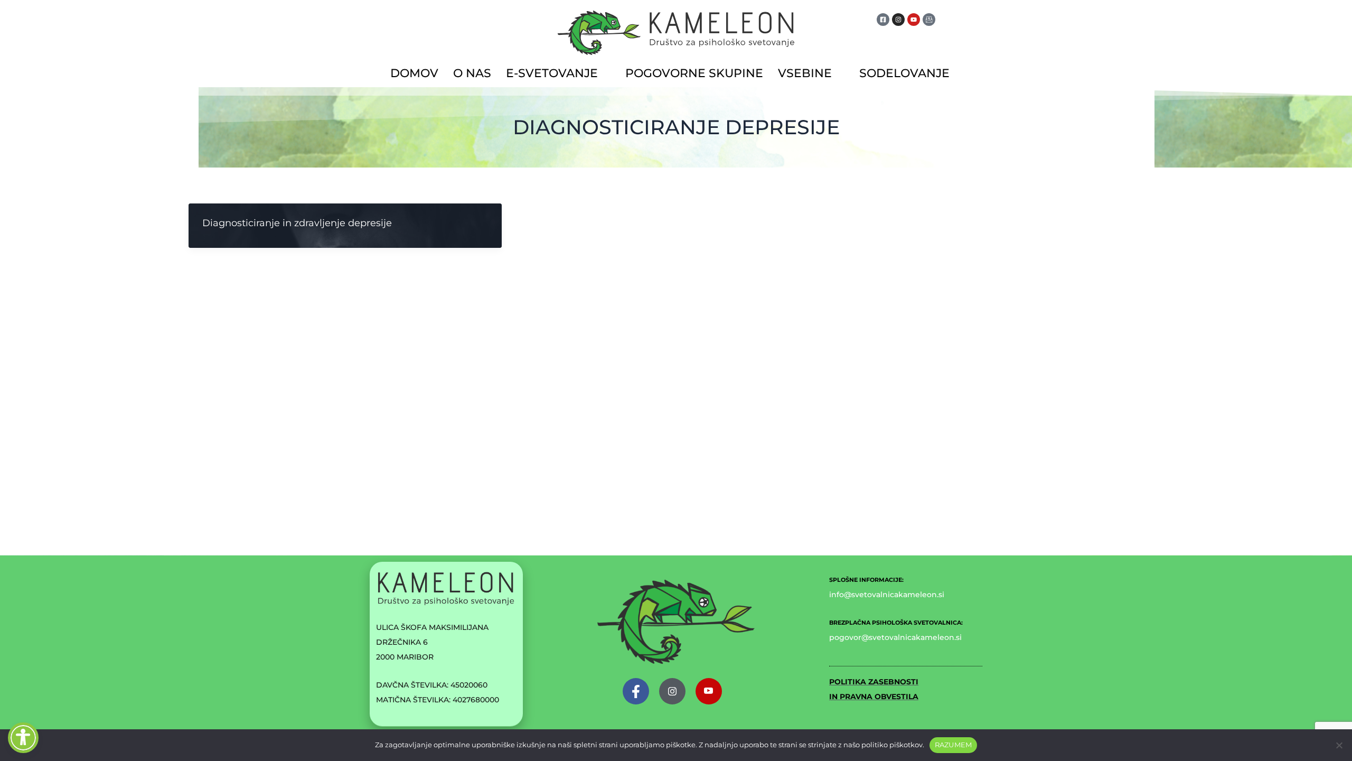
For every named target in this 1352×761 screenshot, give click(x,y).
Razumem (953, 744)
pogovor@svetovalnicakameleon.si (895, 637)
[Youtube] (709, 691)
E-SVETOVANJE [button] (552, 73)
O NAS (472, 73)
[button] (558, 73)
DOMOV (414, 73)
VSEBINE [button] (805, 73)
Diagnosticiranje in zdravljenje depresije (297, 223)
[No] (1339, 745)
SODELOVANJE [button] (904, 73)
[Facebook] (636, 691)
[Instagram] (672, 691)
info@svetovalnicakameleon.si (886, 594)
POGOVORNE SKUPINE (694, 73)
